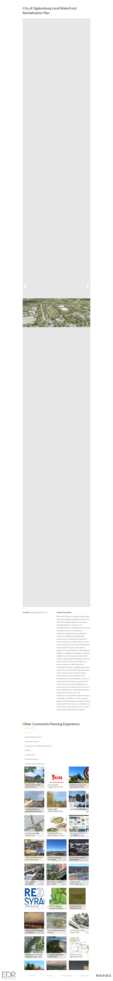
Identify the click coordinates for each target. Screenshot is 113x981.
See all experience (29, 728)
